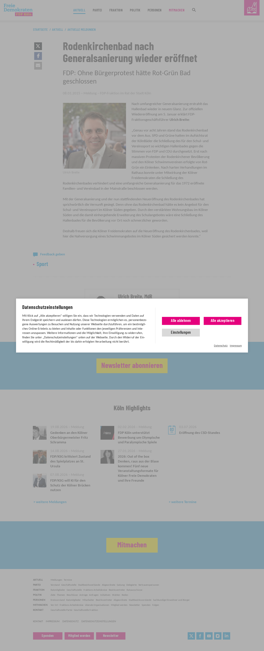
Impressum (236, 345)
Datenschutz (221, 345)
